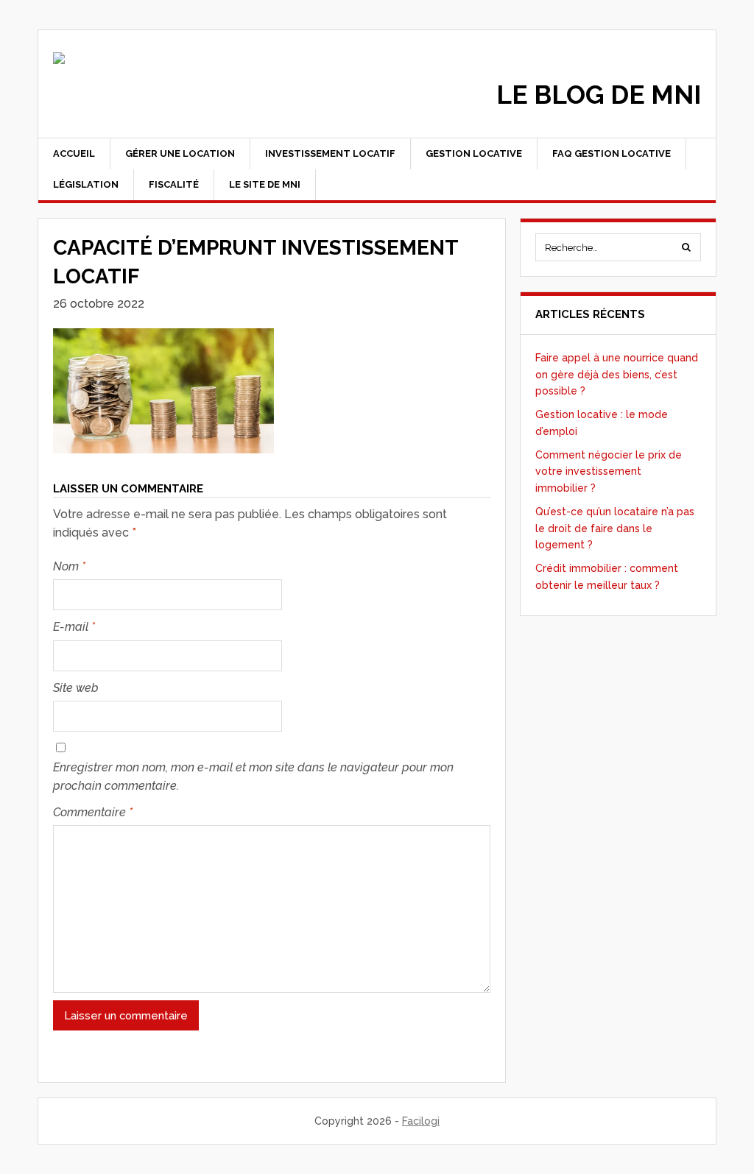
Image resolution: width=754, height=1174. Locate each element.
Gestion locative (474, 153)
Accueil (74, 153)
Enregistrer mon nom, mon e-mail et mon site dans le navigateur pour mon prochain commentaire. (253, 776)
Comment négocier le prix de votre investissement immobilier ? (608, 471)
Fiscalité (174, 184)
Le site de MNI (264, 184)
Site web (76, 688)
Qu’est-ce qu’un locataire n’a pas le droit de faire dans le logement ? (614, 528)
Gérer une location (180, 153)
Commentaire (93, 812)
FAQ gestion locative (611, 153)
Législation (86, 184)
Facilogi (421, 1121)
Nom (69, 566)
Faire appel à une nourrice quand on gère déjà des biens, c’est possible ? (616, 374)
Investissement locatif (330, 153)
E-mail (74, 627)
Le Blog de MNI (598, 94)
